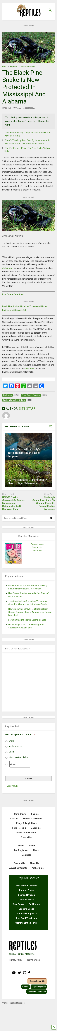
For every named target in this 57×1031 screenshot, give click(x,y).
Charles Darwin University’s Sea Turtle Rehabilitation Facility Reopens (26, 453)
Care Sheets (20, 814)
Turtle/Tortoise (15, 746)
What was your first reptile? (20, 734)
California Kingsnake (26, 913)
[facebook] (29, 972)
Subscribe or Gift (37, 981)
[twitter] (19, 972)
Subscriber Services (37, 992)
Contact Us (37, 547)
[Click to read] (28, 473)
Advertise (37, 550)
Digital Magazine (39, 987)
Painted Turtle (26, 890)
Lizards (14, 818)
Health (32, 845)
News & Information (26, 832)
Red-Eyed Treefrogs (26, 918)
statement (7, 268)
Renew (25, 987)
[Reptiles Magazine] (27, 18)
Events (20, 845)
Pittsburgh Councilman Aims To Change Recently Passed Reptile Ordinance (43, 503)
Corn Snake (18, 904)
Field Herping (19, 828)
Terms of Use (33, 960)
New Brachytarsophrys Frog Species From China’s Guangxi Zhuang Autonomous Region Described (30, 612)
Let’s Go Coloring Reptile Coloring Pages (27, 620)
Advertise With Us (18, 868)
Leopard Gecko (26, 909)
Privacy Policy (15, 960)
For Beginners (21, 850)
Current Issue (37, 544)
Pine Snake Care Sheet (13, 294)
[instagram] (24, 972)
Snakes (35, 814)
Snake (11, 741)
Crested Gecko (26, 899)
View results (13, 786)
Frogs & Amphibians (26, 823)
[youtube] (14, 972)
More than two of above (19, 757)
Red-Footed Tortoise (26, 885)
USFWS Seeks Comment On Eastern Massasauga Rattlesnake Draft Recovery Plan (13, 503)
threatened (29, 368)
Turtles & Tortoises (33, 818)
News (36, 850)
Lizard (11, 752)
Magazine (36, 828)
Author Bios (38, 868)
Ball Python (34, 904)
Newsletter (26, 837)
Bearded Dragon (26, 895)
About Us (34, 863)
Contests (26, 855)
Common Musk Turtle (26, 923)
